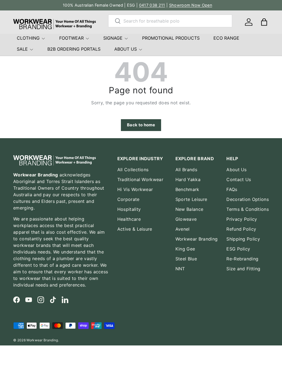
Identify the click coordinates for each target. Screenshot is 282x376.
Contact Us (238, 179)
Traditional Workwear (140, 179)
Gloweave (186, 219)
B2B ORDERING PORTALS (74, 49)
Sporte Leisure (191, 199)
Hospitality (129, 209)
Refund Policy (241, 229)
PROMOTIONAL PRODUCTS (171, 38)
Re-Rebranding (242, 258)
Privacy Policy (241, 219)
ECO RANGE (226, 38)
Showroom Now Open (190, 5)
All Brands (186, 169)
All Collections (133, 169)
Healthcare (129, 219)
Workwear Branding (196, 239)
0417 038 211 (152, 5)
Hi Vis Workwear (135, 189)
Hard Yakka (187, 179)
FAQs (231, 189)
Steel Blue (186, 258)
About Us (236, 169)
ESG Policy (238, 249)
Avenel (182, 229)
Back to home (141, 124)
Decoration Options (247, 199)
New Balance (189, 209)
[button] (264, 22)
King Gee (185, 249)
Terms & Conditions (247, 209)
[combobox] (170, 21)
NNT (180, 268)
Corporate (128, 199)
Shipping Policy (243, 239)
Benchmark (187, 189)
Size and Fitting (243, 268)
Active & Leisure (134, 229)
